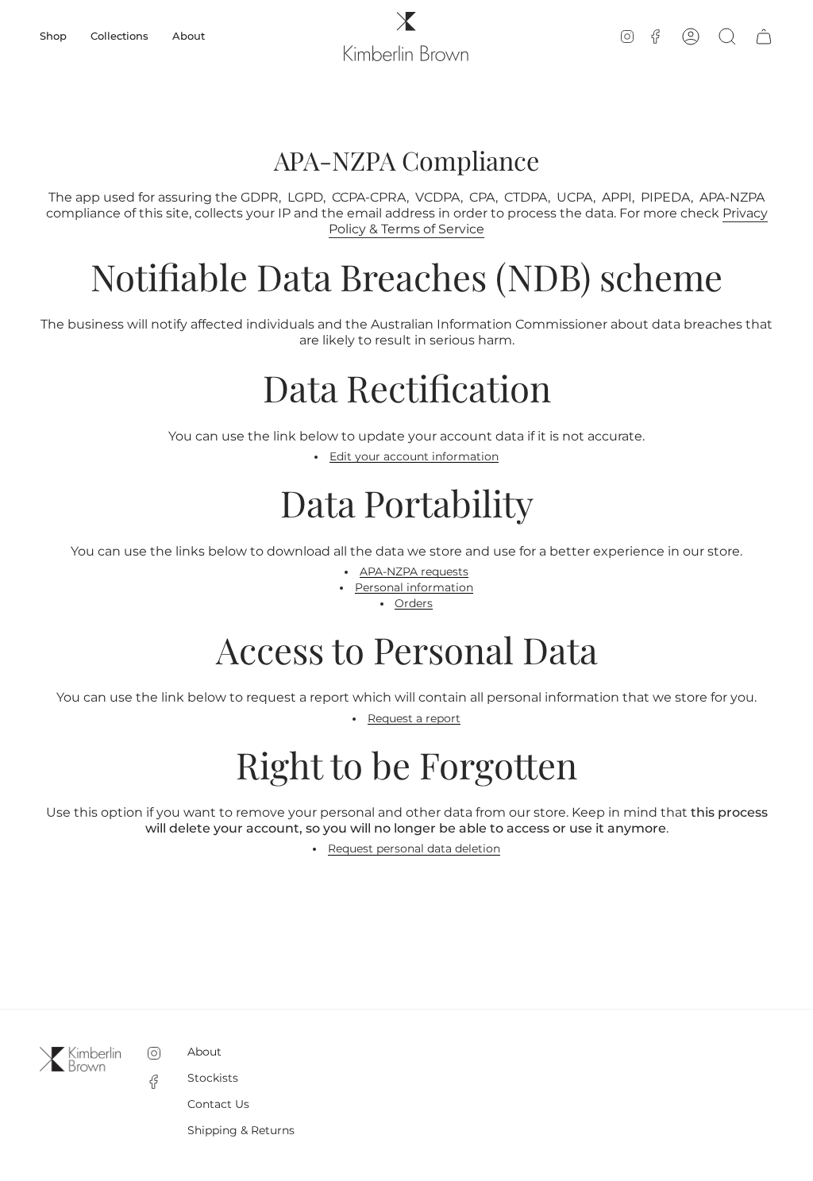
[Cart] (764, 36)
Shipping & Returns (241, 1130)
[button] (53, 36)
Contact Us (218, 1104)
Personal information (414, 587)
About (204, 1051)
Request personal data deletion (414, 849)
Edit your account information (414, 457)
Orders (414, 603)
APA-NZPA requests (414, 571)
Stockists (212, 1077)
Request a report (414, 718)
